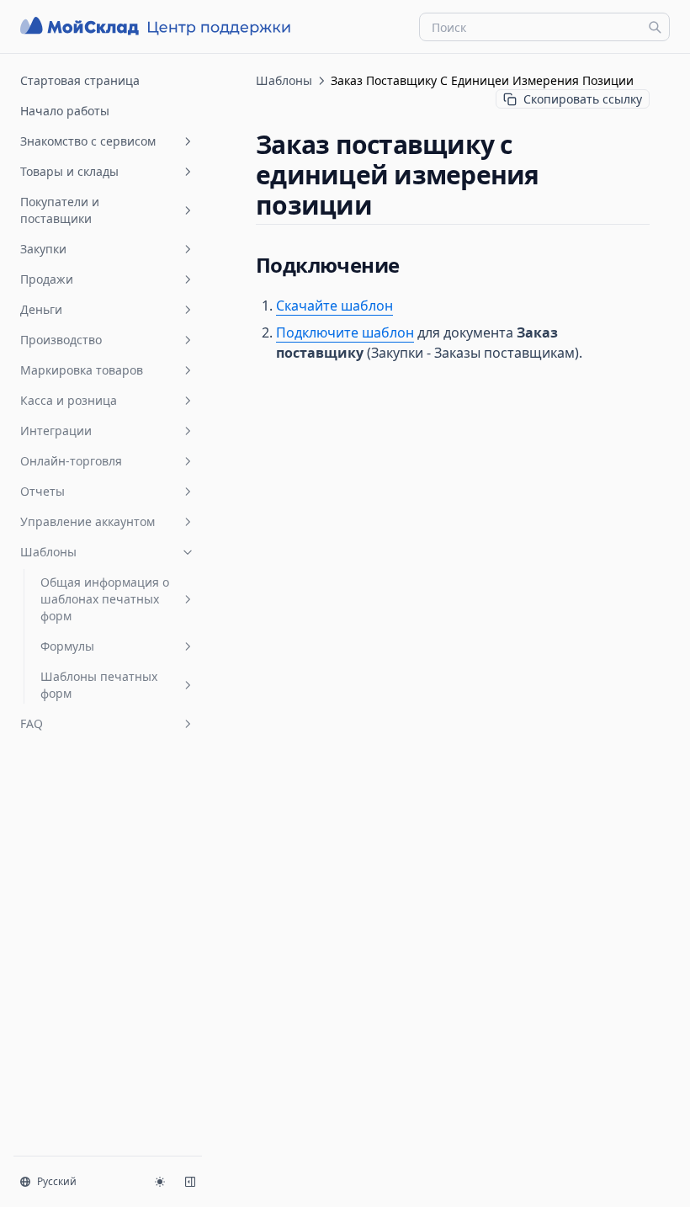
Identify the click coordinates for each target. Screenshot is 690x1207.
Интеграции (56, 431)
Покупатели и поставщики (59, 210)
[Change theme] (160, 1182)
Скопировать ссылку (582, 99)
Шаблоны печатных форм (98, 684)
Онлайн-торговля (71, 461)
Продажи (46, 279)
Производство (61, 340)
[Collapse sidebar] (190, 1182)
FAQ (31, 723)
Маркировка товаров (81, 370)
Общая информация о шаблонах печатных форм (104, 599)
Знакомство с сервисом (88, 141)
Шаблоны (48, 552)
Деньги (41, 309)
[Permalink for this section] (386, 205)
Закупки (43, 249)
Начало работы (64, 111)
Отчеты (42, 491)
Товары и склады (69, 171)
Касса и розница (68, 400)
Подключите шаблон (345, 332)
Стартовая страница (80, 80)
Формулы (67, 646)
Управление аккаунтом (87, 521)
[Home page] (157, 26)
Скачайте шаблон (334, 305)
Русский (57, 1181)
